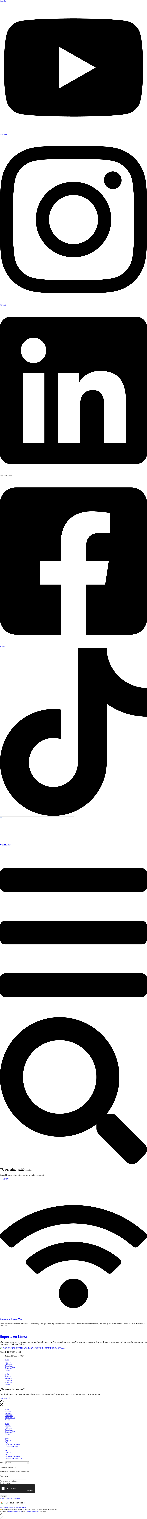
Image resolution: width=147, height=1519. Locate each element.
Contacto (8, 1440)
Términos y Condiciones (13, 1446)
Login (7, 1438)
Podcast (7, 1370)
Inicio (7, 1360)
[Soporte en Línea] (2, 1331)
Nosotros (8, 1362)
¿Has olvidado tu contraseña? (10, 1498)
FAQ (6, 1442)
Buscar (2, 1462)
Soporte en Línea (13, 1336)
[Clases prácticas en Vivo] (73, 1315)
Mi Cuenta (8, 1364)
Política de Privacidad (12, 1444)
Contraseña (4, 1476)
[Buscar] (28, 1462)
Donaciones (9, 1366)
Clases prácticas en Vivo (11, 1319)
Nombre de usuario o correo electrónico (14, 1472)
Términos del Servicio (32, 1511)
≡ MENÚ (5, 844)
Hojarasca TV (10, 1368)
